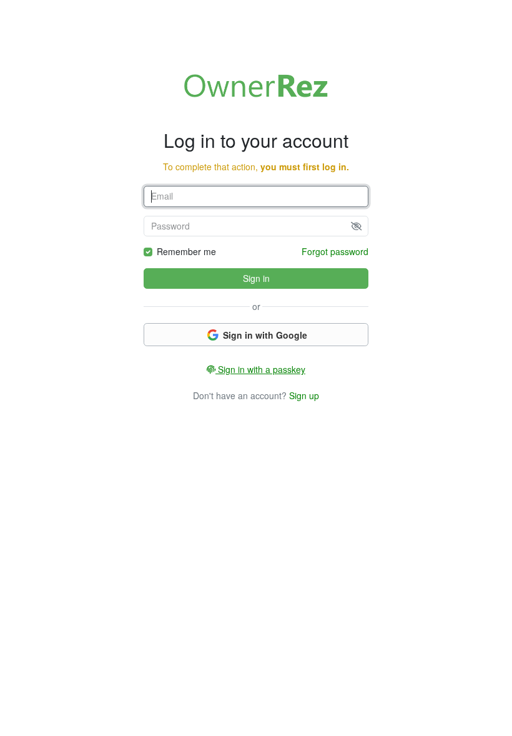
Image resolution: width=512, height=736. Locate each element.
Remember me (186, 251)
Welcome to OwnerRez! (256, 85)
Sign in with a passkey (260, 369)
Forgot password (335, 251)
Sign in (256, 278)
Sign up (304, 395)
